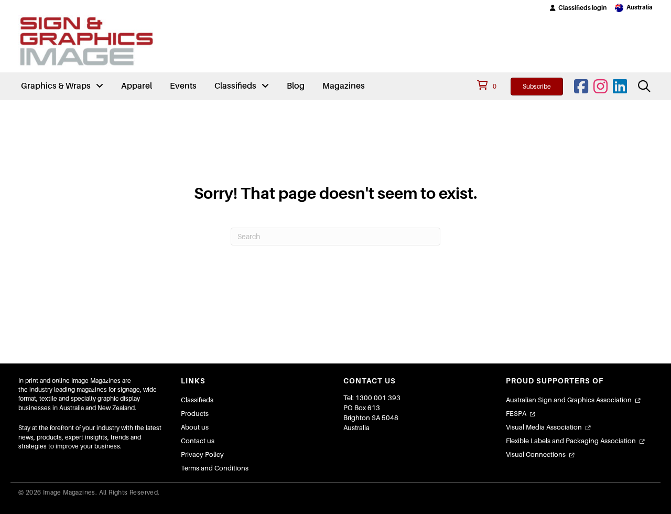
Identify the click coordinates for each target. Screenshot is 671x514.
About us (195, 427)
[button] (578, 8)
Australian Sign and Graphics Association (569, 400)
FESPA (516, 413)
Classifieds (197, 400)
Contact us (197, 441)
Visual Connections (536, 454)
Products (195, 413)
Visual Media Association (544, 427)
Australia (639, 7)
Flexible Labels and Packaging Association (571, 441)
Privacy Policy (202, 454)
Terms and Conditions (214, 468)
